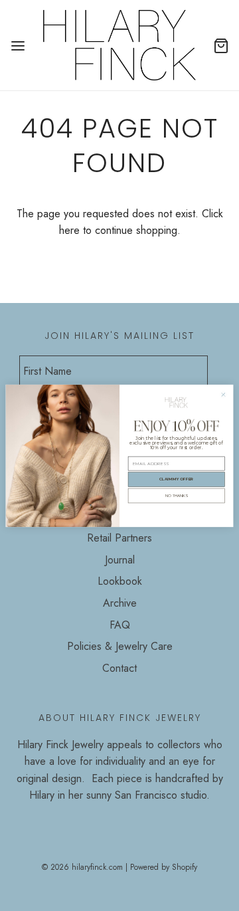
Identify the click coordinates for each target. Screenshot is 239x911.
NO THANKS (176, 495)
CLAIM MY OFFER (176, 478)
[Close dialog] (223, 394)
